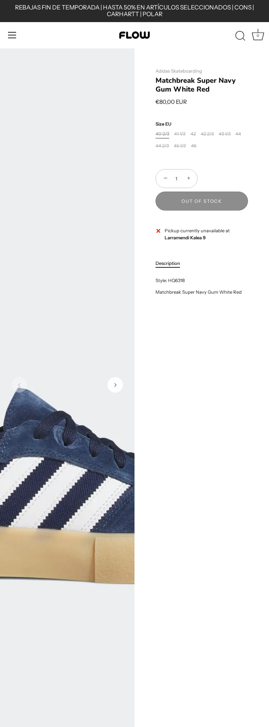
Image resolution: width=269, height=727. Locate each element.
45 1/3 (180, 145)
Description (168, 263)
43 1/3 (224, 133)
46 (193, 145)
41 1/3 (179, 133)
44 (238, 133)
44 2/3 (162, 145)
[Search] (240, 36)
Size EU (163, 124)
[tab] (171, 263)
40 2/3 (162, 133)
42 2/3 (207, 133)
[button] (19, 385)
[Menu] (12, 35)
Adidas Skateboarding (179, 71)
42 (193, 133)
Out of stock (201, 201)
